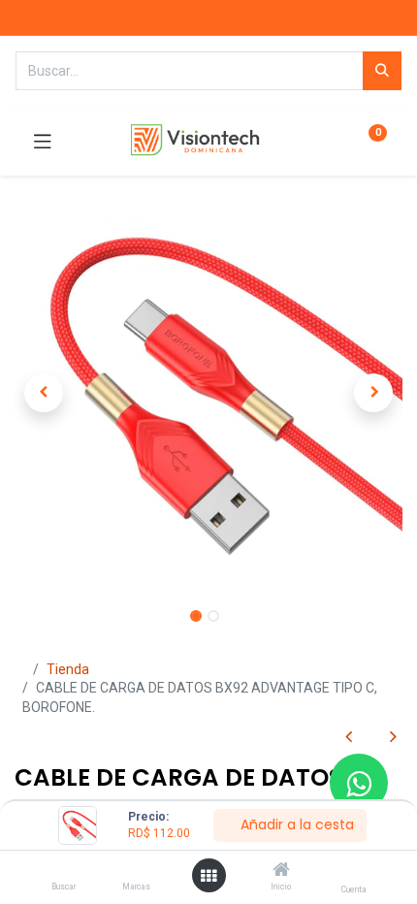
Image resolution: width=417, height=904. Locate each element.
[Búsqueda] (382, 70)
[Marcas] (136, 871)
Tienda (68, 669)
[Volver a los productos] (371, 737)
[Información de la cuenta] (353, 870)
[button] (44, 393)
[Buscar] (63, 871)
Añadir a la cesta (295, 824)
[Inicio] (281, 871)
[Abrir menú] (208, 876)
